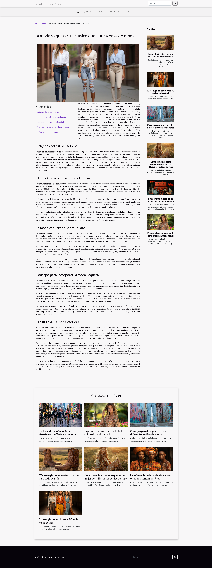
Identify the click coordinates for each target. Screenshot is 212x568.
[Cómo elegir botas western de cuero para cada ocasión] (160, 43)
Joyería (87, 11)
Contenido (45, 106)
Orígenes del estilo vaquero (48, 112)
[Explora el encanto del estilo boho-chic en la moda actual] (160, 222)
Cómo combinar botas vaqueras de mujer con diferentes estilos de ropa (161, 164)
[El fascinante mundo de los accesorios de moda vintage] (160, 187)
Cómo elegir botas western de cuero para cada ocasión (160, 55)
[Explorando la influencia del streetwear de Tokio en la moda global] (60, 414)
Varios (130, 11)
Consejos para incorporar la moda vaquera (54, 127)
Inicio (36, 23)
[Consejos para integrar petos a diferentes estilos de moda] (160, 114)
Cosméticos (115, 11)
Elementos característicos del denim (51, 117)
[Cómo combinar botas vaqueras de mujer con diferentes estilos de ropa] (160, 150)
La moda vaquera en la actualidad (50, 122)
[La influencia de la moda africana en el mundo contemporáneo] (151, 459)
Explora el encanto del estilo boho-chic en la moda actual (160, 234)
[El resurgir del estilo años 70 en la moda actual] (160, 79)
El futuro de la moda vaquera (48, 132)
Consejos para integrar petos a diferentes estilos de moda (160, 126)
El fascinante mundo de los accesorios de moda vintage (161, 200)
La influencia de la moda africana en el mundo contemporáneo (151, 476)
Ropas (100, 11)
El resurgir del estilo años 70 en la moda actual (160, 91)
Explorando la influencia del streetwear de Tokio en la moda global (57, 434)
